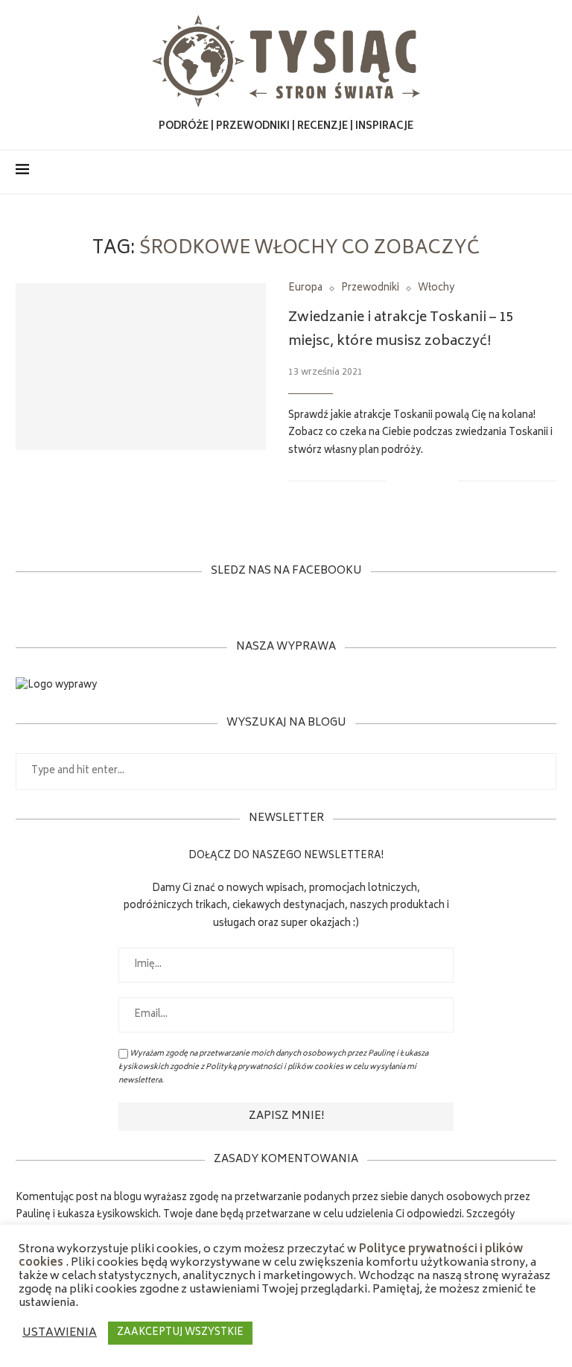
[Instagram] (510, 172)
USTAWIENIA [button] (59, 1333)
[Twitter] (495, 172)
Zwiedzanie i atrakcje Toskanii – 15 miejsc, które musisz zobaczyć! (401, 330)
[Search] (548, 172)
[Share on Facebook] (415, 481)
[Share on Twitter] (431, 481)
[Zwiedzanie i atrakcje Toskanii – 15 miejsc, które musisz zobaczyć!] (141, 366)
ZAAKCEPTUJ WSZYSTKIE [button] (180, 1333)
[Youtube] (526, 172)
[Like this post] (397, 481)
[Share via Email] (446, 481)
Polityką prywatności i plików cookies (274, 1067)
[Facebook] (479, 172)
